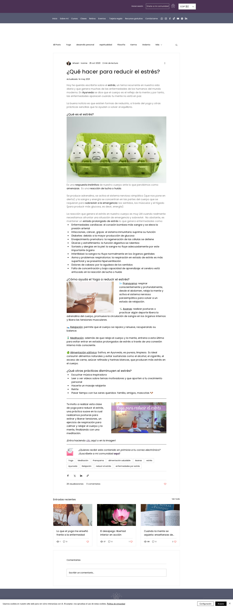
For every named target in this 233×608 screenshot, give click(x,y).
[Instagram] (166, 18)
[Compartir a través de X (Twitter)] (74, 475)
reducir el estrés (103, 466)
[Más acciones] (164, 63)
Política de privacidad (116, 603)
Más (157, 44)
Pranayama (98, 460)
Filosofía (121, 44)
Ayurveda (72, 466)
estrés (149, 460)
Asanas (138, 460)
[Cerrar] (229, 604)
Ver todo (176, 499)
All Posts (57, 44)
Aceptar (221, 603)
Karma (134, 44)
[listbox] (187, 6)
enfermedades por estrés (128, 466)
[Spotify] (182, 18)
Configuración (205, 603)
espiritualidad (106, 44)
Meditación (83, 460)
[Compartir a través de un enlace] (87, 475)
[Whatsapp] (161, 18)
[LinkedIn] (186, 18)
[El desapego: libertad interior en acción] (116, 515)
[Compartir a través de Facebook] (68, 475)
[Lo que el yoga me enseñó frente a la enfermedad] (72, 515)
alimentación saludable (119, 460)
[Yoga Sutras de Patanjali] (160, 515)
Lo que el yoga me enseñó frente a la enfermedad (72, 532)
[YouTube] (178, 18)
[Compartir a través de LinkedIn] (81, 475)
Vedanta (146, 44)
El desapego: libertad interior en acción (113, 532)
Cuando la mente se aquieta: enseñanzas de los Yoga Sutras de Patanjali (158, 533)
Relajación (86, 466)
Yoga (68, 44)
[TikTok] (174, 18)
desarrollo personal (85, 44)
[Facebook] (170, 18)
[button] (173, 6)
